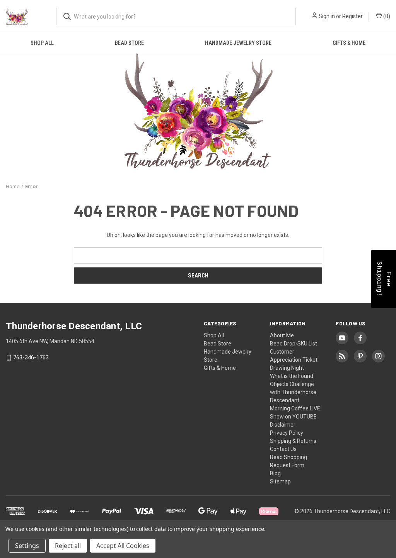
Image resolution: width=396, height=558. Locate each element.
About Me (282, 335)
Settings (27, 545)
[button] (383, 279)
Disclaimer (282, 425)
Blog (275, 473)
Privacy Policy (286, 433)
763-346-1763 (31, 357)
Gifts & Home (349, 43)
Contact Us (283, 449)
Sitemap (280, 481)
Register (352, 16)
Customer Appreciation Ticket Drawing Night (293, 360)
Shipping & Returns (293, 441)
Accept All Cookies (122, 545)
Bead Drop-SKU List (293, 343)
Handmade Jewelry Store (238, 43)
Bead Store (129, 43)
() (386, 16)
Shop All (42, 43)
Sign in (327, 16)
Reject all (68, 545)
